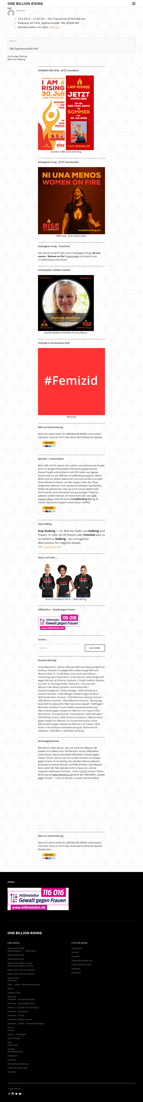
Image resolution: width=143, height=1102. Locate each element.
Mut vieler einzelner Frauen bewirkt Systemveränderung (67, 707)
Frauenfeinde (77, 714)
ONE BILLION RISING (25, 3)
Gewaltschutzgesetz (48, 690)
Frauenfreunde (60, 714)
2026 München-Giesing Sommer (85, 697)
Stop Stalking (51, 547)
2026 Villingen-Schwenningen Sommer (78, 693)
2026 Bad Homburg (73, 730)
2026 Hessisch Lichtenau (73, 717)
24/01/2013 (20, 11)
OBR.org (54, 27)
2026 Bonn (55, 730)
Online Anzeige (68, 690)
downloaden (72, 256)
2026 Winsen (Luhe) (48, 717)
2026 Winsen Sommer (49, 700)
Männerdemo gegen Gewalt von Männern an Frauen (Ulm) (68, 710)
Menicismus (44, 714)
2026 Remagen (94, 714)
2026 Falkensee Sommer (76, 700)
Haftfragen (96, 703)
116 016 (83, 771)
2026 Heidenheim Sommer (52, 697)
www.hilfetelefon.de (62, 774)
